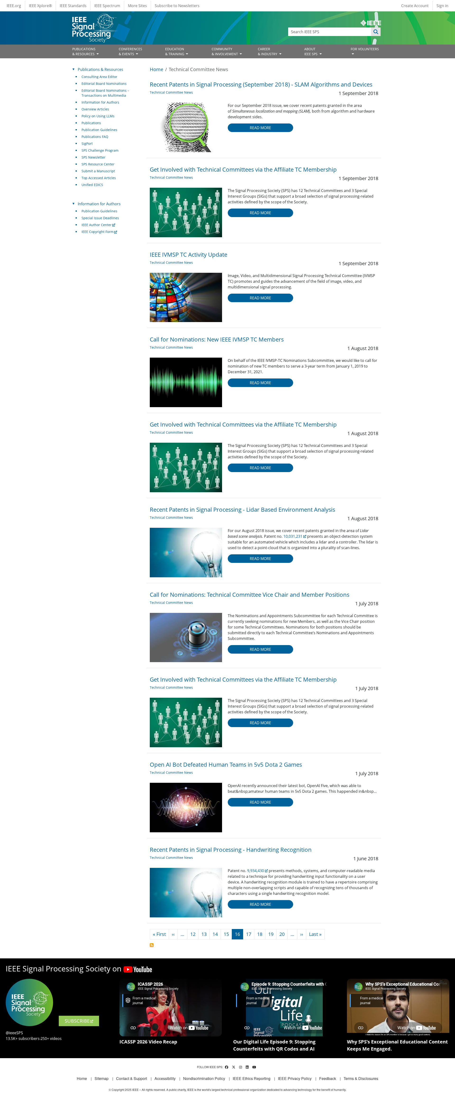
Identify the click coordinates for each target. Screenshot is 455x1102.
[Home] (94, 18)
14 (215, 934)
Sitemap (102, 1078)
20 (282, 934)
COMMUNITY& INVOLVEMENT (225, 51)
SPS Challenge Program (100, 150)
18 (259, 934)
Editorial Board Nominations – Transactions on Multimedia (105, 93)
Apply (376, 31)
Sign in (442, 5)
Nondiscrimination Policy (204, 1078)
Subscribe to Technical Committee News (152, 945)
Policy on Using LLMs (98, 116)
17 (248, 934)
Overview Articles (95, 109)
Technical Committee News (171, 92)
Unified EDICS (92, 184)
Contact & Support (131, 1078)
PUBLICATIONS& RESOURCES (84, 51)
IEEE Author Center (97, 225)
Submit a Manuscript (98, 171)
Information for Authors (100, 102)
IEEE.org (14, 5)
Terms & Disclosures (361, 1078)
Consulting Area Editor (99, 76)
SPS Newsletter (93, 157)
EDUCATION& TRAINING (175, 51)
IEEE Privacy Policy (295, 1078)
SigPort (87, 143)
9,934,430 (255, 870)
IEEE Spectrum (107, 5)
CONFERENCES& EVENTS (130, 51)
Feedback (327, 1078)
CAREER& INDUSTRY (268, 51)
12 (193, 934)
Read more (260, 127)
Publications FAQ (95, 136)
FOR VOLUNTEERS (365, 49)
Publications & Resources (100, 69)
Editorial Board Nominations (104, 83)
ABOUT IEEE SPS (311, 51)
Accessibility (165, 1078)
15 (226, 934)
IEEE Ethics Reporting (251, 1078)
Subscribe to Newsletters (177, 5)
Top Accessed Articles (99, 178)
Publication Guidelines (99, 130)
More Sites (137, 5)
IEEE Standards (73, 5)
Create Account (415, 5)
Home (156, 69)
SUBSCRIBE (77, 1021)
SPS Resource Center (98, 164)
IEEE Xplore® (40, 5)
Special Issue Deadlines (100, 218)
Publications (91, 123)
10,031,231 (292, 536)
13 (204, 934)
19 (270, 934)
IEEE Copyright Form (98, 231)
